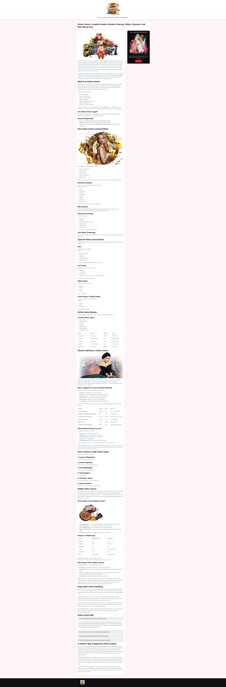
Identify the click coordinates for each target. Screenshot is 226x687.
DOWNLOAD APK (124, 17)
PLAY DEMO (110, 17)
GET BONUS (117, 17)
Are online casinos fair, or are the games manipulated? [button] (94, 632)
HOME (99, 17)
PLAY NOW (104, 17)
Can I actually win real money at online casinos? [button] (93, 618)
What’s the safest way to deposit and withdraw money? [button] (95, 640)
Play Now (138, 61)
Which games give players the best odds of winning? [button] (94, 636)
